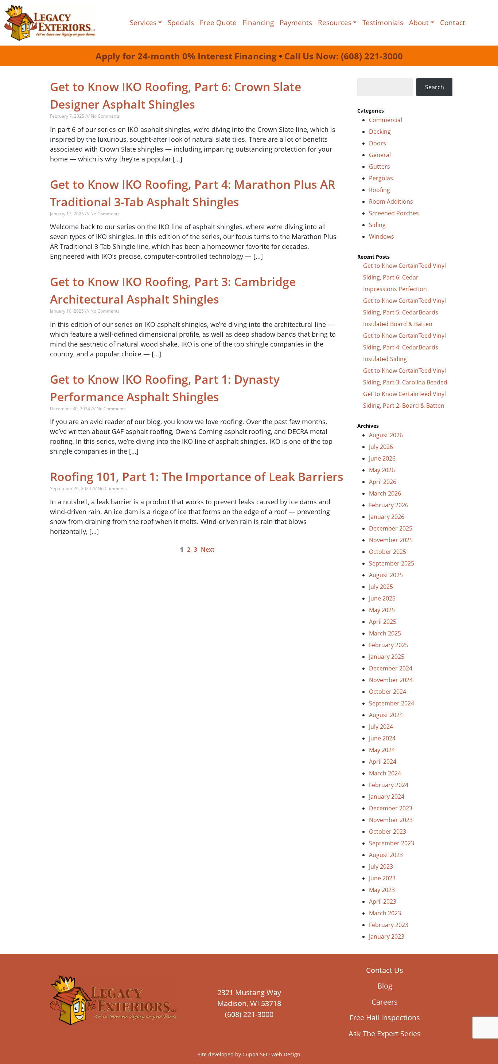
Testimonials (382, 22)
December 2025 (390, 528)
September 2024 (391, 703)
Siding (377, 225)
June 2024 (382, 738)
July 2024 (381, 727)
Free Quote (218, 22)
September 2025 (391, 563)
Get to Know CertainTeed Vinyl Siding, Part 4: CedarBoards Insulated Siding (404, 347)
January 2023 (386, 936)
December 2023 (390, 808)
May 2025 (382, 610)
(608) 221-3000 (249, 1014)
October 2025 (387, 552)
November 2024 (391, 680)
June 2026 (382, 458)
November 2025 (391, 540)
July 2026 (381, 447)
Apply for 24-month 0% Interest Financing (186, 56)
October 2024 (387, 692)
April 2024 (382, 762)
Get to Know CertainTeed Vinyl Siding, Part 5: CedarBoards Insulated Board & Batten (404, 312)
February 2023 (388, 925)
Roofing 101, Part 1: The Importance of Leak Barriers (196, 476)
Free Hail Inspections (385, 1017)
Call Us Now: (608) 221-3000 (343, 56)
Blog (384, 986)
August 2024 (386, 715)
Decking (380, 132)
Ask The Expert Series (385, 1033)
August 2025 (386, 575)
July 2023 (381, 866)
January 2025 (386, 657)
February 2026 (388, 505)
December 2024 (390, 668)
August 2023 (386, 855)
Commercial (385, 120)
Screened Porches (394, 213)
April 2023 (382, 901)
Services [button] (143, 22)
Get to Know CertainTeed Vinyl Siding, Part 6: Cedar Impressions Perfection (404, 277)
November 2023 (391, 820)
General (380, 155)
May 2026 (382, 470)
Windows (381, 236)
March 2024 (385, 773)
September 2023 (391, 843)
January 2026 (386, 517)
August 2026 (386, 435)
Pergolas (381, 178)
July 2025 (381, 587)
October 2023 (387, 832)
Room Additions (391, 201)
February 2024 (388, 785)
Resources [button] (334, 22)
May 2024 (382, 750)
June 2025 (382, 598)
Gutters (379, 167)
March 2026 (385, 493)
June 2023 (382, 878)
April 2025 (382, 622)
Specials (181, 22)
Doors (377, 143)
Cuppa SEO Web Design (271, 1054)
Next (207, 549)
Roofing (379, 190)
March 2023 (385, 913)
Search (434, 87)
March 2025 (385, 633)
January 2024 (386, 797)
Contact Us (384, 970)
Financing (258, 22)
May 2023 (382, 890)
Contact (452, 22)
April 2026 (382, 482)
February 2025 (388, 645)
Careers (384, 1002)
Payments (296, 22)
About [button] (419, 22)
